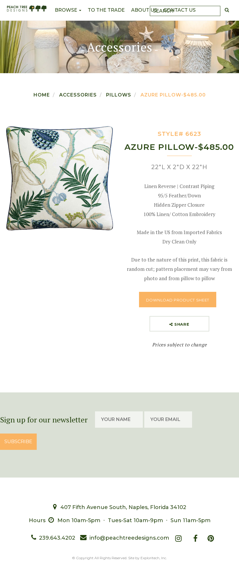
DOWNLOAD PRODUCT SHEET (177, 300)
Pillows (118, 95)
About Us (144, 10)
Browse (66, 10)
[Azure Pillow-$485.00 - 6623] (59, 178)
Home (42, 95)
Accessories (78, 95)
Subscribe (18, 441)
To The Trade (106, 10)
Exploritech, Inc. (153, 558)
